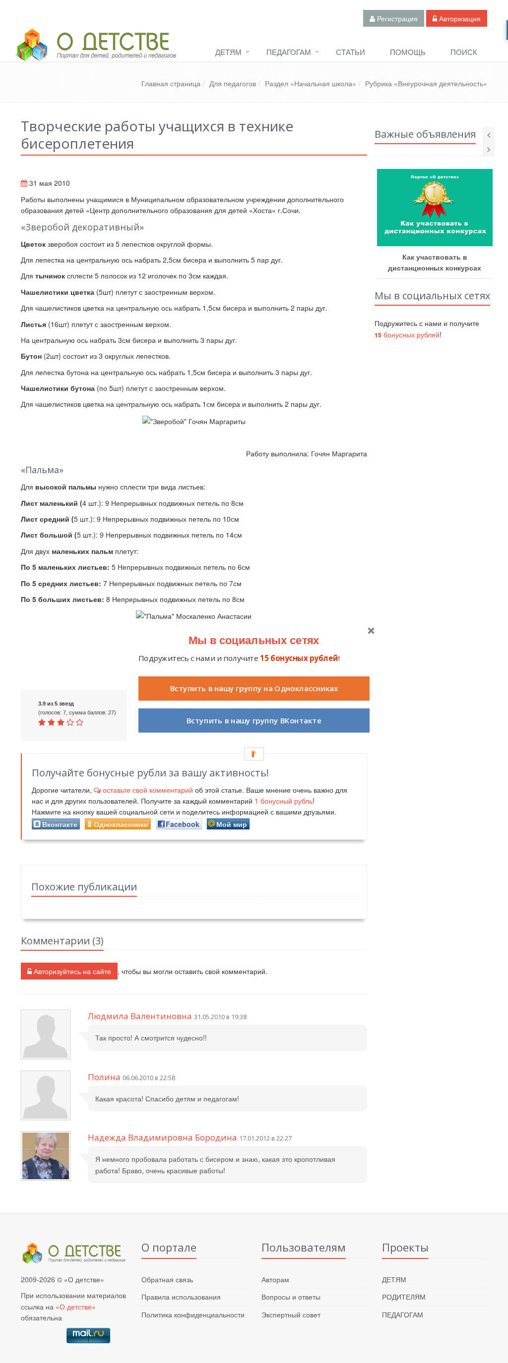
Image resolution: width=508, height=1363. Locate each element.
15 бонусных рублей (299, 658)
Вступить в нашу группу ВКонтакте (254, 720)
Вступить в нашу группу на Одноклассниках (254, 688)
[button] (254, 639)
